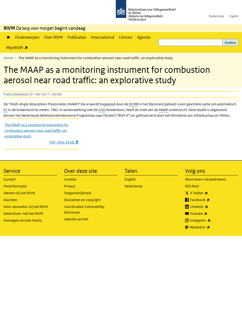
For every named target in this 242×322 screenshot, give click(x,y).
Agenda (144, 37)
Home (8, 37)
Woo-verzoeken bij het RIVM (26, 206)
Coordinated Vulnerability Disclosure (84, 209)
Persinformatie (15, 186)
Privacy (69, 186)
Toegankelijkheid (77, 193)
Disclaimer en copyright (82, 200)
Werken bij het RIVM (19, 193)
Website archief (76, 219)
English (233, 16)
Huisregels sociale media (23, 220)
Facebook (210, 199)
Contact (125, 37)
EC (5, 109)
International (102, 37)
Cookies (70, 179)
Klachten (10, 200)
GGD (101, 109)
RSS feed (192, 186)
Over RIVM (53, 37)
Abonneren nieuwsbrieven (205, 179)
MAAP (163, 109)
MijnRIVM (18, 47)
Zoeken (230, 42)
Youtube (209, 213)
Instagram (210, 220)
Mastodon (210, 227)
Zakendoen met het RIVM (23, 213)
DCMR (133, 104)
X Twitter (209, 192)
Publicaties (77, 37)
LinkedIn (209, 206)
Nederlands (216, 16)
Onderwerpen (27, 37)
